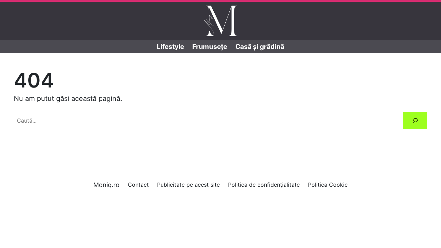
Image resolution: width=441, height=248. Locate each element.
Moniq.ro (106, 184)
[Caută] (415, 120)
